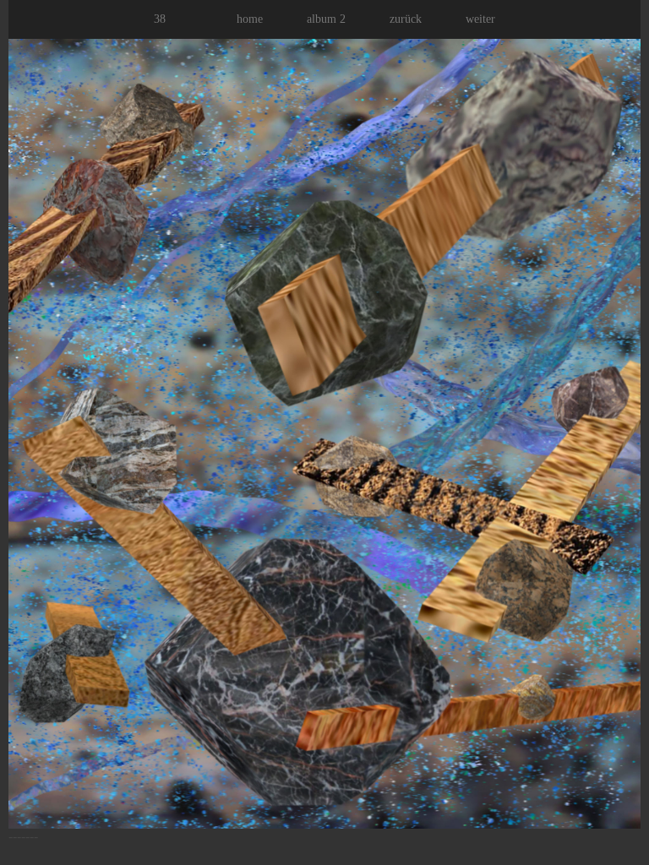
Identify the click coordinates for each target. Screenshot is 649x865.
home (250, 19)
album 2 (326, 19)
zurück (406, 19)
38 (160, 19)
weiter (480, 19)
